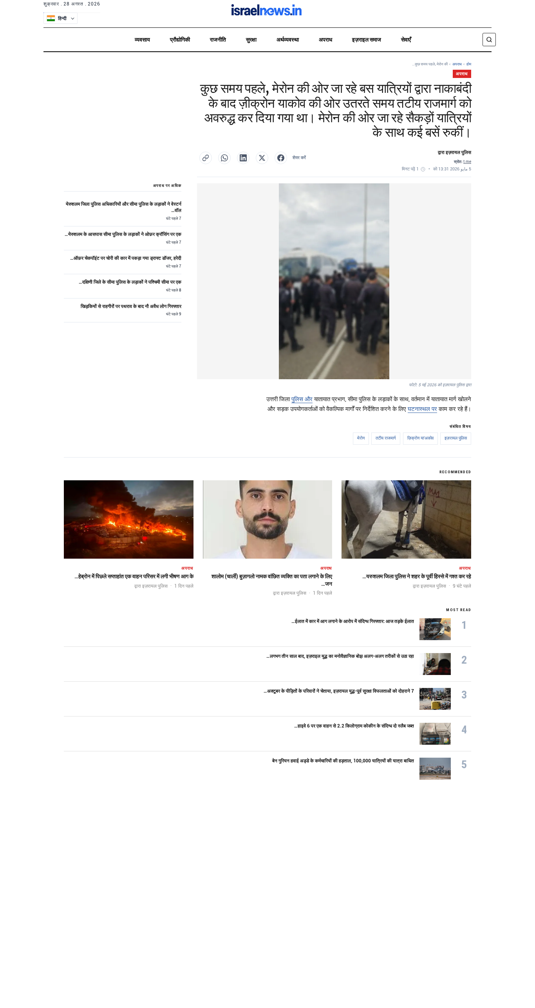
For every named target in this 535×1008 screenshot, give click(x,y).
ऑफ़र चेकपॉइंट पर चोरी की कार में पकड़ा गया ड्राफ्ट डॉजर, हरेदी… (125, 258)
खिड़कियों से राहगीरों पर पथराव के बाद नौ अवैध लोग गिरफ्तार (131, 306)
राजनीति (218, 39)
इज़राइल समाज (366, 39)
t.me (467, 161)
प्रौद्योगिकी (180, 39)
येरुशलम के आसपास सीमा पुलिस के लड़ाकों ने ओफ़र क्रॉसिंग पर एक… (123, 234)
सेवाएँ (406, 39)
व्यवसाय (142, 39)
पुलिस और (302, 399)
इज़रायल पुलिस (456, 438)
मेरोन (361, 438)
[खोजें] (489, 39)
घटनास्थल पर (422, 409)
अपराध (325, 39)
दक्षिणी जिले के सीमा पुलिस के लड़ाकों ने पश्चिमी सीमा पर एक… (130, 282)
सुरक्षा (251, 39)
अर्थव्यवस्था (288, 39)
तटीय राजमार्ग (386, 438)
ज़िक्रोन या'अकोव (420, 438)
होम (468, 64)
